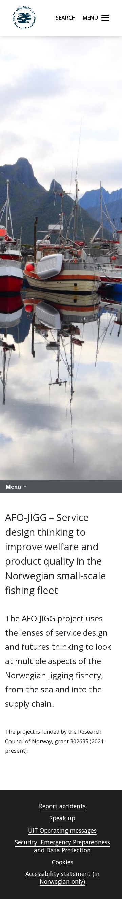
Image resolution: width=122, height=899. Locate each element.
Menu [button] (13, 486)
